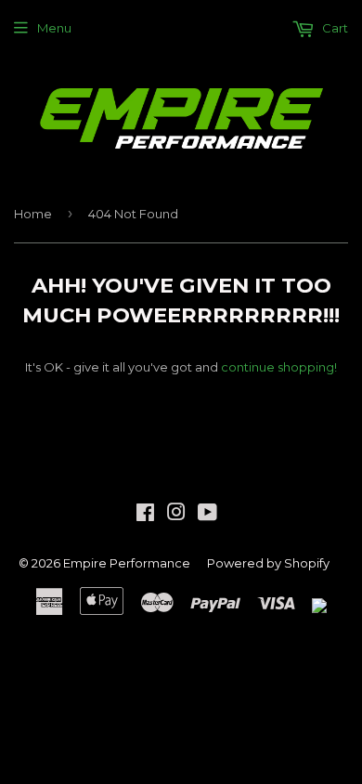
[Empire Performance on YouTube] (207, 514)
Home (33, 213)
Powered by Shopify (268, 562)
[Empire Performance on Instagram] (176, 514)
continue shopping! (279, 366)
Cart (333, 27)
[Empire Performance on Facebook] (145, 514)
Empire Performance (126, 562)
